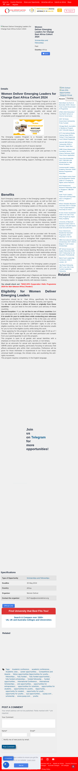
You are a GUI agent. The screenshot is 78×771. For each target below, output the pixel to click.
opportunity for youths (14, 694)
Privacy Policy (46, 769)
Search (70, 11)
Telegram (38, 437)
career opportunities (28, 672)
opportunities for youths (23, 689)
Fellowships (10, 677)
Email (32, 731)
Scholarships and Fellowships (38, 578)
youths (35, 696)
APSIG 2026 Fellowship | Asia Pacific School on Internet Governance (67, 114)
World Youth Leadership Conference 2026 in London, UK (66, 260)
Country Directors (16, 2)
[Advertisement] (28, 72)
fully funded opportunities (39, 677)
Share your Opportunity (32, 2)
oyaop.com (47, 694)
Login (8, 4)
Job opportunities (24, 684)
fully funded (22, 677)
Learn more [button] (31, 760)
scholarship (10, 696)
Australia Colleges (53, 765)
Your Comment (7, 717)
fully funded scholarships (15, 679)
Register (15, 4)
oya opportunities (33, 694)
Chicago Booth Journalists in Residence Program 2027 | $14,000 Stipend (67, 128)
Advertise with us (47, 2)
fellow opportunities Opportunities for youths (30, 674)
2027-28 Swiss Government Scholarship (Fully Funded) (67, 121)
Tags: (8, 669)
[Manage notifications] (73, 766)
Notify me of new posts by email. (16, 740)
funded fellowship (34, 679)
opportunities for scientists (28, 686)
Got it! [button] (21, 765)
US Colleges (42, 765)
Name (4, 731)
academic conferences (40, 669)
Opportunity (40, 689)
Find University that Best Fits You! (29, 611)
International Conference (27, 681)
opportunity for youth (35, 691)
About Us (5, 2)
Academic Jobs (12, 672)
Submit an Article (60, 2)
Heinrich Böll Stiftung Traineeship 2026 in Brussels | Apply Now (66, 144)
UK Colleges (65, 765)
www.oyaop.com (23, 696)
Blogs (69, 2)
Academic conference (20, 669)
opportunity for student (15, 691)
